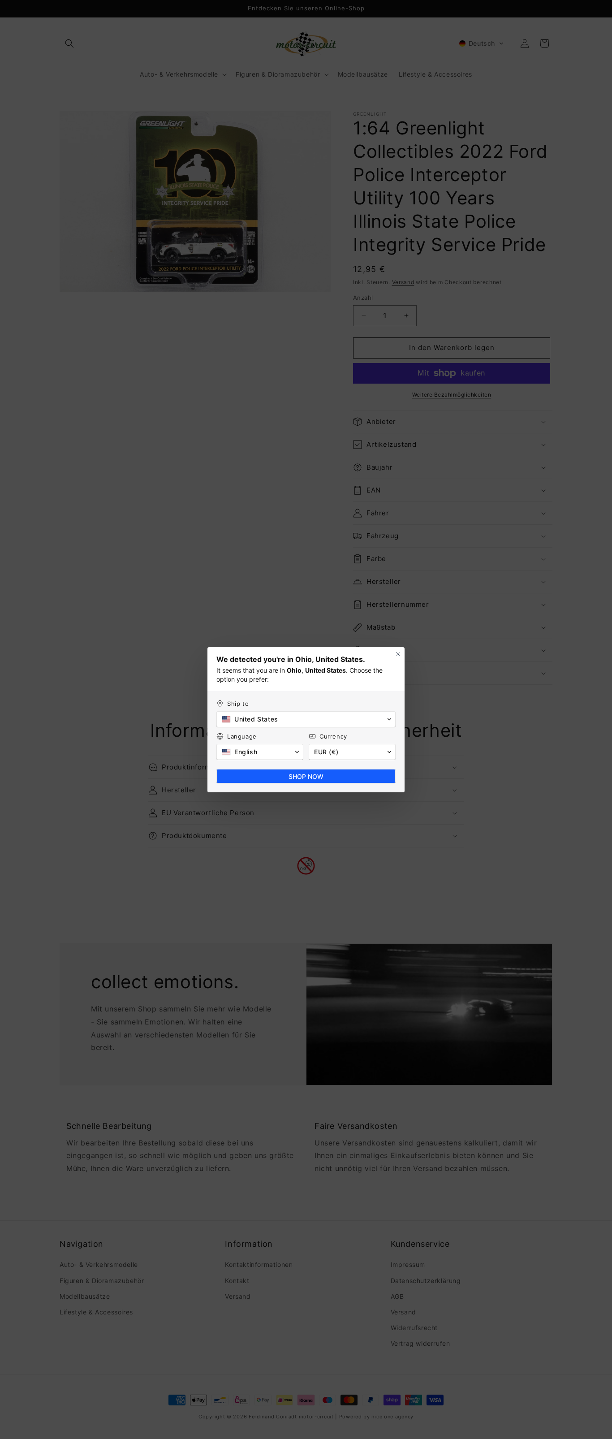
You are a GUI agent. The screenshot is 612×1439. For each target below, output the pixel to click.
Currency (333, 736)
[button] (306, 719)
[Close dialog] (398, 654)
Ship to (238, 703)
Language (242, 736)
